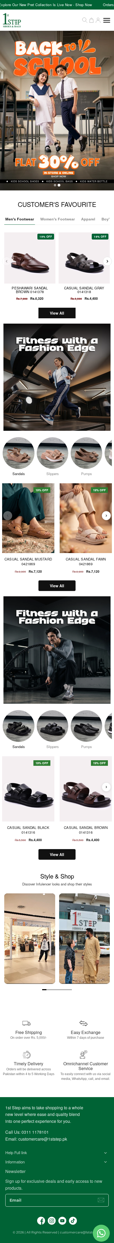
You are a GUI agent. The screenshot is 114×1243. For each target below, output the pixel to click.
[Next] (107, 261)
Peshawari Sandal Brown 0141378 (30, 289)
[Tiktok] (73, 1221)
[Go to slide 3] (53, 989)
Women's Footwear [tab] (57, 219)
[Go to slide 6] (65, 989)
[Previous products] (7, 515)
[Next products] (106, 515)
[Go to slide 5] (61, 989)
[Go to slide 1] (44, 989)
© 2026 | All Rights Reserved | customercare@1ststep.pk (57, 1232)
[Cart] (91, 20)
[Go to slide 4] (57, 989)
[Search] (84, 20)
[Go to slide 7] (70, 989)
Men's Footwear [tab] (19, 219)
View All (57, 313)
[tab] (55, 185)
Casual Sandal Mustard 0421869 (28, 561)
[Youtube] (62, 1221)
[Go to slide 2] (48, 989)
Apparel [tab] (88, 219)
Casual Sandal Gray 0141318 (84, 289)
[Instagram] (52, 1221)
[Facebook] (41, 1221)
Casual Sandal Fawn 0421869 (86, 561)
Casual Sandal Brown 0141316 (86, 830)
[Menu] (106, 20)
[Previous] (6, 261)
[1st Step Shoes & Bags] (57, 110)
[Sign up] (101, 1200)
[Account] (98, 20)
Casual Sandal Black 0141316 (28, 830)
